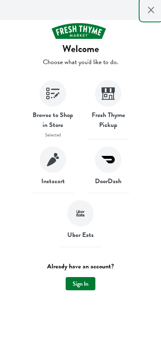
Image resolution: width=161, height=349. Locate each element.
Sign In (80, 284)
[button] (52, 110)
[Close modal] (151, 10)
